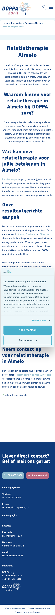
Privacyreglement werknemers (27, 612)
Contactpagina (9, 515)
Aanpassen (25, 340)
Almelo (21, 234)
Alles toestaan (28, 330)
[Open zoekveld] (44, 7)
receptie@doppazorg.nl (17, 507)
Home (5, 23)
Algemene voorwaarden (15, 608)
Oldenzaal (44, 234)
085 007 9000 (13, 497)
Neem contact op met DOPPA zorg (34, 374)
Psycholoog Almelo (33, 23)
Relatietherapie (9, 179)
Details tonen (39, 320)
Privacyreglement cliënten (39, 608)
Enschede (30, 234)
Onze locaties (16, 23)
